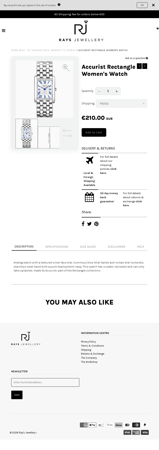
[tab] (79, 247)
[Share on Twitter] (89, 224)
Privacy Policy (88, 341)
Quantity (87, 91)
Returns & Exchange (92, 353)
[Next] (67, 136)
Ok (142, 5)
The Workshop (89, 361)
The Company (89, 357)
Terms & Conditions (92, 345)
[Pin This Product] (96, 224)
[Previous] (67, 131)
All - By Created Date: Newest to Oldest (48, 50)
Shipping (88, 103)
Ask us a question (135, 58)
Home (15, 50)
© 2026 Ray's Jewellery (22, 432)
